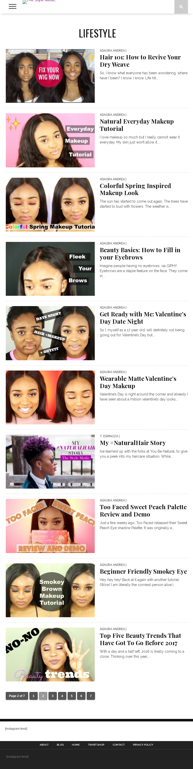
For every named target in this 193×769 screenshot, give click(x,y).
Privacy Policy (143, 745)
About (44, 745)
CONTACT (119, 745)
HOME (76, 745)
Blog (60, 745)
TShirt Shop (96, 745)
